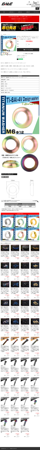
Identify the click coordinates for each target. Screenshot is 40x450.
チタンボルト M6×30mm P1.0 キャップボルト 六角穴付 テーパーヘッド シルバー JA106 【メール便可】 (15, 388)
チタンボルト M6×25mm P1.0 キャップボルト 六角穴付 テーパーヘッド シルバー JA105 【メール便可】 (5, 388)
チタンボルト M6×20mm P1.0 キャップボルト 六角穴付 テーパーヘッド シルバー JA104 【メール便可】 (35, 369)
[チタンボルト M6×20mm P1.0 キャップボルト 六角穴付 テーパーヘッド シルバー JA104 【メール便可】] (35, 362)
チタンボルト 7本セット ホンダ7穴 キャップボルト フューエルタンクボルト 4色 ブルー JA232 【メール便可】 (15, 254)
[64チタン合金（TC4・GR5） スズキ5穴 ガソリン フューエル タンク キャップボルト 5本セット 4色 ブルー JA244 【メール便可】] (15, 303)
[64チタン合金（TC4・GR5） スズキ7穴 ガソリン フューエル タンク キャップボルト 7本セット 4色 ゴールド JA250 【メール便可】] (35, 321)
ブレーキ (9, 34)
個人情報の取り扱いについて (4, 448)
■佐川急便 (23, 21)
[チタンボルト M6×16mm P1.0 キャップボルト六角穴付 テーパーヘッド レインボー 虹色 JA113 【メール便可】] (5, 422)
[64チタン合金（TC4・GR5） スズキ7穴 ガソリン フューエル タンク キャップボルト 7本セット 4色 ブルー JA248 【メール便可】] (15, 321)
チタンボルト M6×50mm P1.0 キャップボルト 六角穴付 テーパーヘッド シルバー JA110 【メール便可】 (15, 408)
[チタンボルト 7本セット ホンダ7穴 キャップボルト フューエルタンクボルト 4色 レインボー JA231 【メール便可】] (5, 248)
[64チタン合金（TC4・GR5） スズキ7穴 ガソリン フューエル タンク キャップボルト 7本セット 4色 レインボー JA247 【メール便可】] (5, 321)
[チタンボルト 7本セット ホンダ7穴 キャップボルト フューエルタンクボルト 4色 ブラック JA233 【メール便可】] (25, 248)
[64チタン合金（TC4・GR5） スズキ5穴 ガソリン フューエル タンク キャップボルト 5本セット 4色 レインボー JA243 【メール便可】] (5, 303)
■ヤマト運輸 (17, 21)
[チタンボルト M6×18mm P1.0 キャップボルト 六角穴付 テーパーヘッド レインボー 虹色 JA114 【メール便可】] (15, 422)
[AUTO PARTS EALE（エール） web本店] (7, 5)
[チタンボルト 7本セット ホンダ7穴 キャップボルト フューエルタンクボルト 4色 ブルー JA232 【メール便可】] (15, 248)
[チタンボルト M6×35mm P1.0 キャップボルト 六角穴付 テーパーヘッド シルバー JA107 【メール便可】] (25, 381)
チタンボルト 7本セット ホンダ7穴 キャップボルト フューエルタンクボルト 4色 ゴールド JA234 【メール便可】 (35, 254)
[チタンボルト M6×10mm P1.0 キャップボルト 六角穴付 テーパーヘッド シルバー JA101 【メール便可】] (5, 362)
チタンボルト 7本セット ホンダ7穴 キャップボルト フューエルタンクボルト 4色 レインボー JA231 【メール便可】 (5, 254)
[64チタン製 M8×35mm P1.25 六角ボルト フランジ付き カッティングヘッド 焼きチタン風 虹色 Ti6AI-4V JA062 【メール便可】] (35, 341)
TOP (1, 34)
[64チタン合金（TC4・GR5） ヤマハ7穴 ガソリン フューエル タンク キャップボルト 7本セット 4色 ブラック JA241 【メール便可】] (25, 284)
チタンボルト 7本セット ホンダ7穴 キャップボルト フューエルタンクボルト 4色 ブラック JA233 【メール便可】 (25, 254)
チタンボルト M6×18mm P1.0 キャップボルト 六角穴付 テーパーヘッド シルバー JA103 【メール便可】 (25, 369)
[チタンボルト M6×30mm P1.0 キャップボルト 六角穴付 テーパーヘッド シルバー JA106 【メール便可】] (15, 381)
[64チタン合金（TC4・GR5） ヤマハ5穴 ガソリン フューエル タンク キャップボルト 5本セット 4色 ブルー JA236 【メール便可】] (15, 265)
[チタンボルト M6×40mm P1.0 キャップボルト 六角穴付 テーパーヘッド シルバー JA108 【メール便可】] (35, 381)
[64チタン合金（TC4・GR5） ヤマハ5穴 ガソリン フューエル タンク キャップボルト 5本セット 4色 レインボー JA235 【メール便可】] (5, 265)
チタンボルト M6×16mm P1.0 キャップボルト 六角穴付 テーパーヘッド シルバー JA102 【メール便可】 (15, 369)
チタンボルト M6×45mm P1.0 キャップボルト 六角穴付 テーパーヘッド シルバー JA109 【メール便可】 (5, 408)
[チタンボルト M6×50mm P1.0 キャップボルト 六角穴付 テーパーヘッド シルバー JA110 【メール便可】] (15, 401)
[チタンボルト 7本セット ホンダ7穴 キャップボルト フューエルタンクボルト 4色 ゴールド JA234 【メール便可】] (35, 248)
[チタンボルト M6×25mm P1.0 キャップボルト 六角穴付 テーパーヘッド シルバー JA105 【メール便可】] (5, 381)
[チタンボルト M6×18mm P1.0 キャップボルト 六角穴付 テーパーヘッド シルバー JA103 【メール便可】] (25, 362)
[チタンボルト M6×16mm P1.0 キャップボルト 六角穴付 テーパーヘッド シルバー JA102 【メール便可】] (15, 362)
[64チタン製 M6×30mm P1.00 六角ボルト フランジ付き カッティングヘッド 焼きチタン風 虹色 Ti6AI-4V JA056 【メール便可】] (5, 341)
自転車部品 (4, 34)
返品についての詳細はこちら (22, 55)
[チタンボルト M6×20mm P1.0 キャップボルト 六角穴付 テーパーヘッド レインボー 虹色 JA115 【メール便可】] (25, 422)
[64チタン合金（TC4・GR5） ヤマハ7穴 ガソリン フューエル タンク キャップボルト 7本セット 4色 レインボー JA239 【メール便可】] (5, 284)
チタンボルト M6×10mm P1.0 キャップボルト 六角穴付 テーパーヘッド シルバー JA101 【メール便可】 (5, 369)
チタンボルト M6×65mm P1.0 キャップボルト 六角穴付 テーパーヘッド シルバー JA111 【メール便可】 (25, 408)
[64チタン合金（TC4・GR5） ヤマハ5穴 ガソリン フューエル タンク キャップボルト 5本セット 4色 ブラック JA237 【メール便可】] (25, 265)
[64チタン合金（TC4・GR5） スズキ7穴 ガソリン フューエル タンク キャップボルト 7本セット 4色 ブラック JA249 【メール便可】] (25, 321)
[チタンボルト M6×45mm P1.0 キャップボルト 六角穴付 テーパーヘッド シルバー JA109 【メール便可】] (5, 401)
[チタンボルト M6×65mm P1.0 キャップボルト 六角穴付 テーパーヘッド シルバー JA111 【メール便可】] (25, 401)
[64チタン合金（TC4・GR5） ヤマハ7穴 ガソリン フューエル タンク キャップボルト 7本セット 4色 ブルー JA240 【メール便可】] (15, 284)
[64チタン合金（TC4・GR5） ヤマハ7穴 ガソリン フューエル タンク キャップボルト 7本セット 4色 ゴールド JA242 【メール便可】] (35, 284)
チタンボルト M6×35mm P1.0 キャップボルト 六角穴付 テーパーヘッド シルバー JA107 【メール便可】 (25, 388)
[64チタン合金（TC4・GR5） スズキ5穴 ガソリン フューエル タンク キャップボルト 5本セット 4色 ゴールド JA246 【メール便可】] (35, 303)
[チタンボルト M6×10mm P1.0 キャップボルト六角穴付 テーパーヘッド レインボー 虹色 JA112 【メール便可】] (35, 401)
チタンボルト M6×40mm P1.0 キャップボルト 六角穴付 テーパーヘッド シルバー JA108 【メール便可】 (35, 388)
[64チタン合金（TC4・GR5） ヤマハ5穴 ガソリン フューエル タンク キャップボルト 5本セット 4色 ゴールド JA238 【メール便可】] (35, 265)
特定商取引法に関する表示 (13, 448)
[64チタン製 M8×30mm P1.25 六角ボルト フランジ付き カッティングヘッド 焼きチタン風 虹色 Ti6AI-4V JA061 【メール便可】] (25, 341)
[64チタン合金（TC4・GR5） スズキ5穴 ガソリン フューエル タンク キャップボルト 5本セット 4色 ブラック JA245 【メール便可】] (25, 303)
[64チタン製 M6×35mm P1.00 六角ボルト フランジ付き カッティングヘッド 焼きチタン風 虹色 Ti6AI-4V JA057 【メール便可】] (15, 341)
